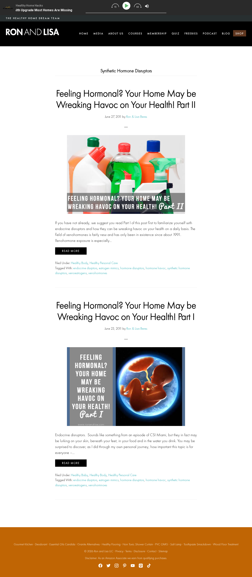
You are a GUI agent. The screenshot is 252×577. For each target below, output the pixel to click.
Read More (71, 251)
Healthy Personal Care (104, 263)
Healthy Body (79, 263)
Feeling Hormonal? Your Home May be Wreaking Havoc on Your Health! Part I (126, 311)
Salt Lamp (176, 544)
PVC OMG (161, 544)
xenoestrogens (78, 273)
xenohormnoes (97, 485)
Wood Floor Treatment (225, 544)
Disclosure (139, 551)
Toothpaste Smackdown (197, 544)
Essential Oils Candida (62, 544)
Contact (151, 551)
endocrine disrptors (85, 268)
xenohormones (97, 273)
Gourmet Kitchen (23, 544)
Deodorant (41, 544)
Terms (128, 551)
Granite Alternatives (88, 544)
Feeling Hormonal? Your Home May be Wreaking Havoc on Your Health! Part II (126, 99)
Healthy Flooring (111, 544)
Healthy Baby (79, 475)
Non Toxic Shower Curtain (138, 544)
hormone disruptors (132, 268)
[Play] (127, 6)
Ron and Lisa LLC (103, 551)
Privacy (119, 551)
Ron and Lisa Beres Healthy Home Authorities (32, 32)
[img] (115, 6)
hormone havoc (156, 268)
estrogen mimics (109, 268)
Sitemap (163, 551)
